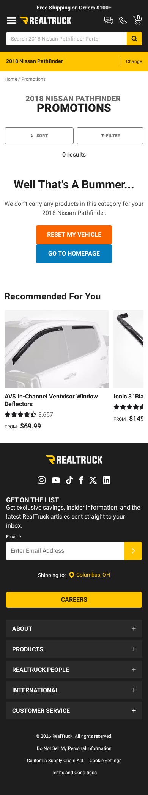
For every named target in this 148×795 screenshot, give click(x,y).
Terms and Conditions (74, 772)
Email (13, 536)
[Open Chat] (108, 20)
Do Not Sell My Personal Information (74, 748)
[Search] (134, 38)
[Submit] (133, 551)
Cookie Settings (105, 760)
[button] (74, 628)
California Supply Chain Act (55, 760)
